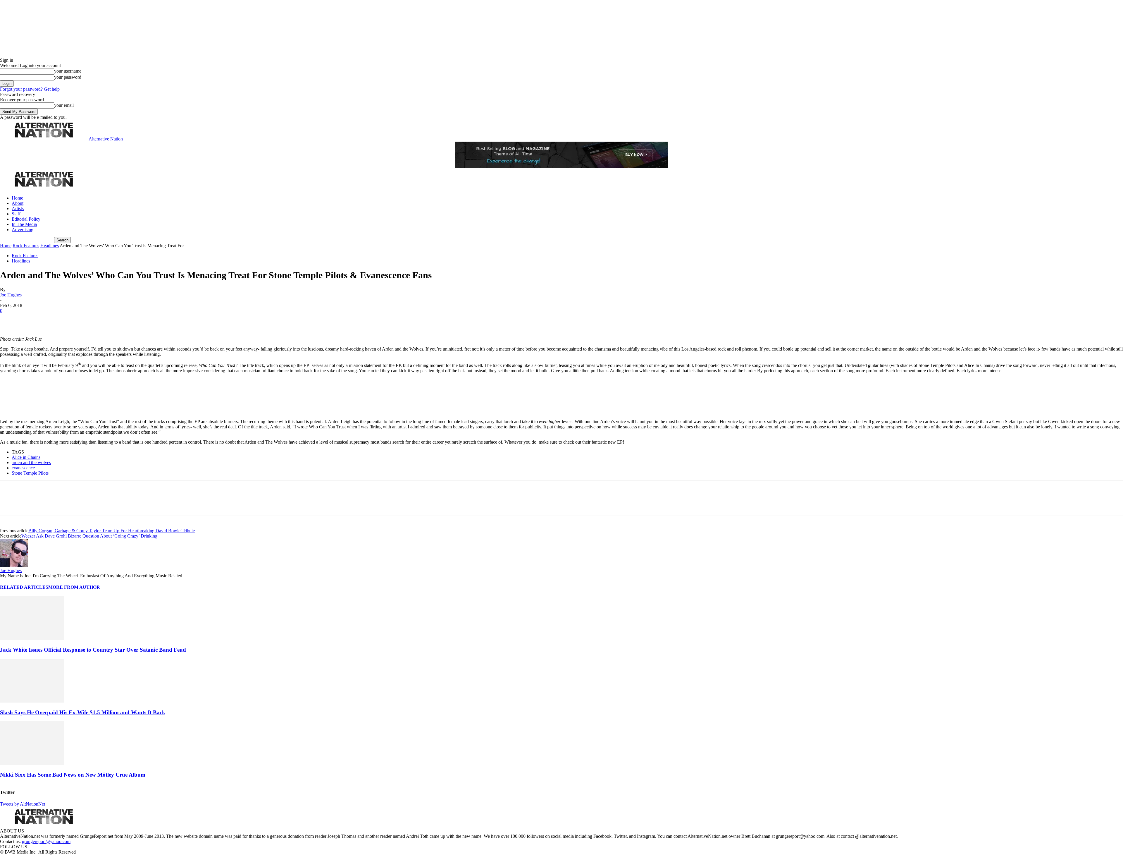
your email (64, 105)
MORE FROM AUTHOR (74, 587)
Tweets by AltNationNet (22, 803)
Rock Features (26, 245)
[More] (92, 319)
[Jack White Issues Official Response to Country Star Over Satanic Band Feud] (32, 638)
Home (17, 197)
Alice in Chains (26, 457)
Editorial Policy (26, 219)
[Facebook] (9, 319)
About (17, 203)
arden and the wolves (31, 462)
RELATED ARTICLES (24, 587)
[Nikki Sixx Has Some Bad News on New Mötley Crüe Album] (32, 763)
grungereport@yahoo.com (46, 841)
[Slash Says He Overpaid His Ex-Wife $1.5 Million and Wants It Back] (32, 700)
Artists (18, 208)
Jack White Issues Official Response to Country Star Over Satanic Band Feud (93, 650)
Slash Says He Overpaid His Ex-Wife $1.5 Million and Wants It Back (82, 712)
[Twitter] (29, 319)
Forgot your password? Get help (30, 89)
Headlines (49, 245)
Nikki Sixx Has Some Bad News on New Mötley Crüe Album (72, 775)
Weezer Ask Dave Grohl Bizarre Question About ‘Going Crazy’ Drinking (89, 535)
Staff (16, 213)
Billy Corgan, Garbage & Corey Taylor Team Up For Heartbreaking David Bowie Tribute (111, 530)
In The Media (24, 224)
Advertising (22, 229)
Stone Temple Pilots (30, 473)
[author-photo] (14, 565)
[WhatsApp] (70, 319)
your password (67, 77)
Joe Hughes (11, 294)
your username (67, 70)
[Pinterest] (50, 319)
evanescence (23, 467)
